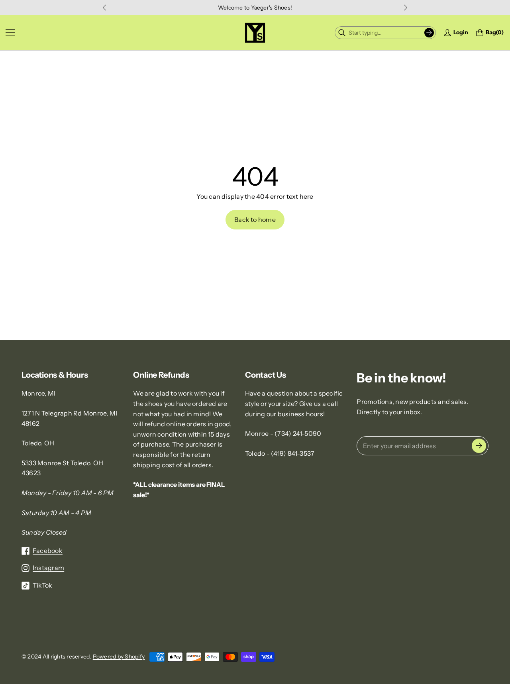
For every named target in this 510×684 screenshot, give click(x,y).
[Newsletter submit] (479, 446)
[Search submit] (429, 33)
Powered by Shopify (119, 656)
